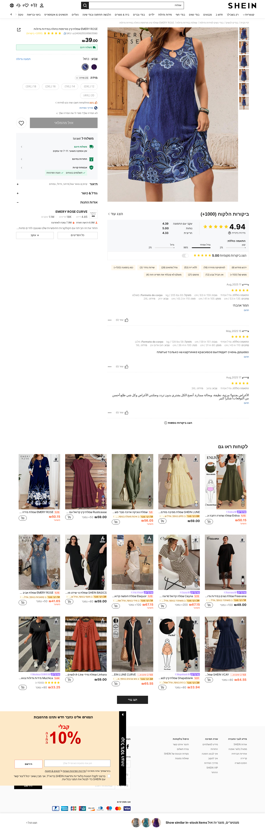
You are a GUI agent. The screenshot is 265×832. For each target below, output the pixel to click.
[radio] (94, 66)
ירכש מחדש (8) (239, 267)
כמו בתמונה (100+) (123, 267)
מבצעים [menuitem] (207, 14)
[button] (18, 5)
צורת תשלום (183, 749)
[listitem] (225, 491)
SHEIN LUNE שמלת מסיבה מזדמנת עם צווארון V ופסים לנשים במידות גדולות (179, 512)
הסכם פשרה (241, 763)
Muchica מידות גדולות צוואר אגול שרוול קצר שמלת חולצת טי (39, 678)
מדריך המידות (211, 763)
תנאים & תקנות (52, 771)
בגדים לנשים (232, 22)
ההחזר (214, 772)
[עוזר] (126, 320)
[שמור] (21, 123)
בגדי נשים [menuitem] (194, 14)
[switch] (185, 256)
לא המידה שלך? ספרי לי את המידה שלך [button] (78, 113)
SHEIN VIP (212, 767)
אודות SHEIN (240, 744)
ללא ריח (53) (190, 267)
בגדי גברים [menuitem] (139, 14)
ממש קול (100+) (238, 274)
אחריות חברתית (239, 753)
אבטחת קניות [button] (80, 167)
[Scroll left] (16, 14)
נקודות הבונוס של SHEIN (176, 753)
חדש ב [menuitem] (219, 14)
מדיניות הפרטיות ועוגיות (74, 771)
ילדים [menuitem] (151, 14)
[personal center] (41, 5)
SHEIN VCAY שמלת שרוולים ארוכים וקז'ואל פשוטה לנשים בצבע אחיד (225, 674)
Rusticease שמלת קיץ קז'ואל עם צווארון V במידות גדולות (86, 512)
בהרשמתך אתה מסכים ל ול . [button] (77, 771)
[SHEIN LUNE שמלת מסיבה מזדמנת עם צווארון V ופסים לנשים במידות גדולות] (179, 481)
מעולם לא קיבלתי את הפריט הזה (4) (163, 274)
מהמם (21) (193, 274)
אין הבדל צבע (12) (214, 274)
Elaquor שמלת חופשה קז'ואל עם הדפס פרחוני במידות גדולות (132, 596)
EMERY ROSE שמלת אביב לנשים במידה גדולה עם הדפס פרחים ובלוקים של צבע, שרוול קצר (39, 592)
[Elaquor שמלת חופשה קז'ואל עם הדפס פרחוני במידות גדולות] (132, 562)
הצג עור (132, 699)
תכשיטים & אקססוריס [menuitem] (56, 14)
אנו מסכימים (124, 802)
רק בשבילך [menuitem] (233, 14)
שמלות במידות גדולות (186, 22)
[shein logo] (242, 5)
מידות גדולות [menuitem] (165, 14)
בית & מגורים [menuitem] (122, 14)
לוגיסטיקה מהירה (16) (214, 267)
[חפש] (85, 5)
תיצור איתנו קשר (181, 744)
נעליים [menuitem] (75, 14)
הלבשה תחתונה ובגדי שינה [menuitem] (96, 14)
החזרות (214, 749)
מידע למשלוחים (210, 744)
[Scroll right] (11, 14)
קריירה (244, 758)
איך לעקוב (213, 758)
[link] (34, 5)
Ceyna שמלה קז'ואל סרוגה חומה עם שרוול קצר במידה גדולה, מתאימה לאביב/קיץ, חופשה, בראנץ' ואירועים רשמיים (178, 596)
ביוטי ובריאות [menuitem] (34, 14)
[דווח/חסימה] (109, 320)
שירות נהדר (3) (147, 267)
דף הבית (245, 22)
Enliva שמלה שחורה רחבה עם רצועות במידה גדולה (225, 515)
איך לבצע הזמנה (210, 753)
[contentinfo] (72, 808)
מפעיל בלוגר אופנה (238, 749)
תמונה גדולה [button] (23, 59)
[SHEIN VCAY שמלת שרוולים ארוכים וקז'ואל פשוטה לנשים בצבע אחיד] (225, 644)
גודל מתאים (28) (169, 267)
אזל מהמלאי (63, 123)
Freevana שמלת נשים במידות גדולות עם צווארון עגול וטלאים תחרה (225, 596)
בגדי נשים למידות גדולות (211, 22)
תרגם (246, 310)
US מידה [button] (83, 77)
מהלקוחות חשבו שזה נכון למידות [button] (75, 102)
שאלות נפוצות (182, 758)
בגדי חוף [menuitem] (180, 14)
